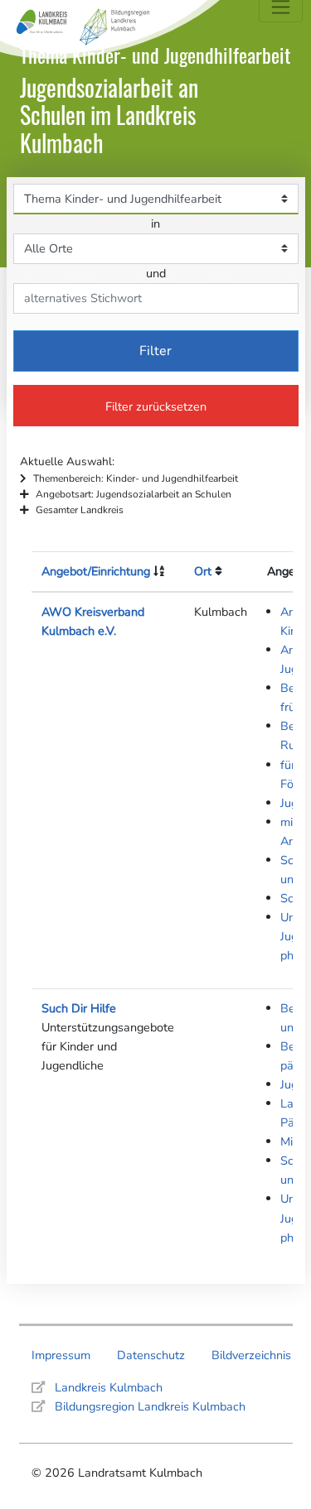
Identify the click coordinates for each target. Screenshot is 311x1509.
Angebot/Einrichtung (95, 571)
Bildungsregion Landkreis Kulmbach (150, 1406)
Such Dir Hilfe (78, 1008)
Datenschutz (151, 1355)
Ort (202, 571)
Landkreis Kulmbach (109, 1387)
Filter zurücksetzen (156, 406)
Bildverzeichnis (251, 1355)
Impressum (61, 1355)
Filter (155, 351)
